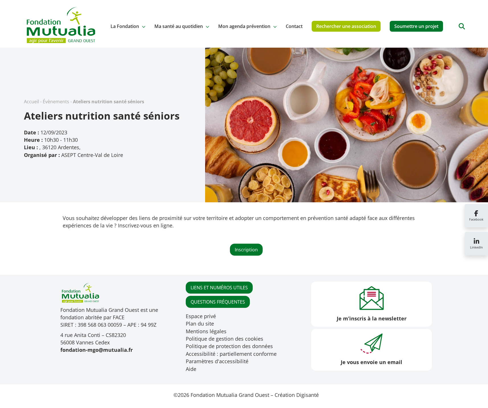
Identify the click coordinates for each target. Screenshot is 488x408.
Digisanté (307, 394)
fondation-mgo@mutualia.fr (96, 349)
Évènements (56, 101)
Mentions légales (206, 331)
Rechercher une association (346, 26)
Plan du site (200, 323)
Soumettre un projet (416, 26)
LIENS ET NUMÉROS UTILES (219, 287)
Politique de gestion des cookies (224, 338)
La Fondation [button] (125, 26)
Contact (294, 26)
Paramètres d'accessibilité (217, 361)
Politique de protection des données (229, 346)
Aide (191, 368)
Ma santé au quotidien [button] (178, 26)
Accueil (31, 101)
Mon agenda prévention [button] (244, 26)
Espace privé (201, 316)
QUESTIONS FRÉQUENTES (218, 302)
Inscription (246, 250)
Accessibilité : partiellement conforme (231, 353)
